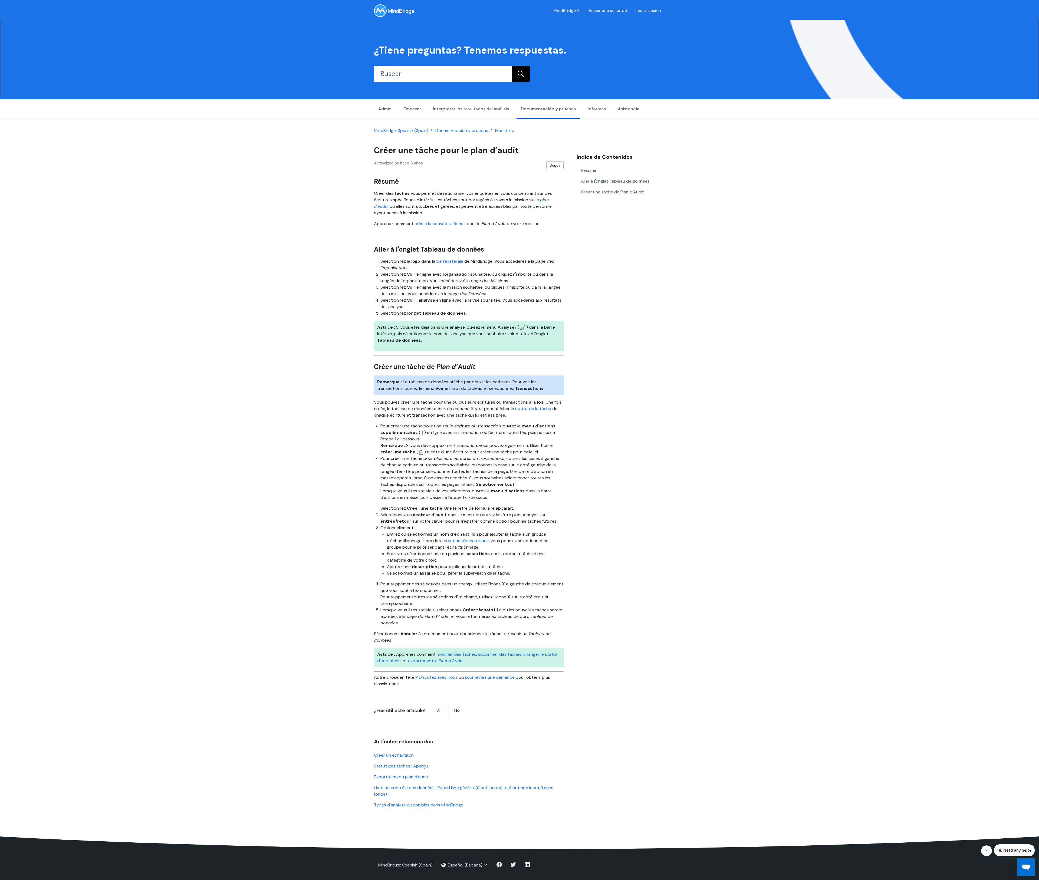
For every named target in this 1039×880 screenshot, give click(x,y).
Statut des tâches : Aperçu (401, 766)
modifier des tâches (456, 654)
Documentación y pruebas (548, 109)
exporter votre (435, 661)
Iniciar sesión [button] (648, 10)
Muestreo (504, 130)
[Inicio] (394, 10)
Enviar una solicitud (608, 10)
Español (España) (465, 865)
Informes (597, 109)
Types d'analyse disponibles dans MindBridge (418, 805)
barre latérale (449, 261)
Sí (438, 710)
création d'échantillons (466, 540)
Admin (385, 109)
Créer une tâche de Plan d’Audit (612, 192)
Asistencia (628, 109)
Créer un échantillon (394, 755)
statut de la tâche (533, 408)
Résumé (588, 170)
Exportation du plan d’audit (401, 777)
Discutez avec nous (438, 677)
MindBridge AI (567, 10)
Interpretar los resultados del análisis (471, 109)
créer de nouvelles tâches (440, 223)
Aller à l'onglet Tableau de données (615, 181)
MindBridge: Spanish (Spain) (401, 130)
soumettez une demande (490, 677)
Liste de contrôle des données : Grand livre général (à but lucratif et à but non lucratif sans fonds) (463, 791)
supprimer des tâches (499, 654)
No (457, 710)
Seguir (555, 165)
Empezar (412, 109)
